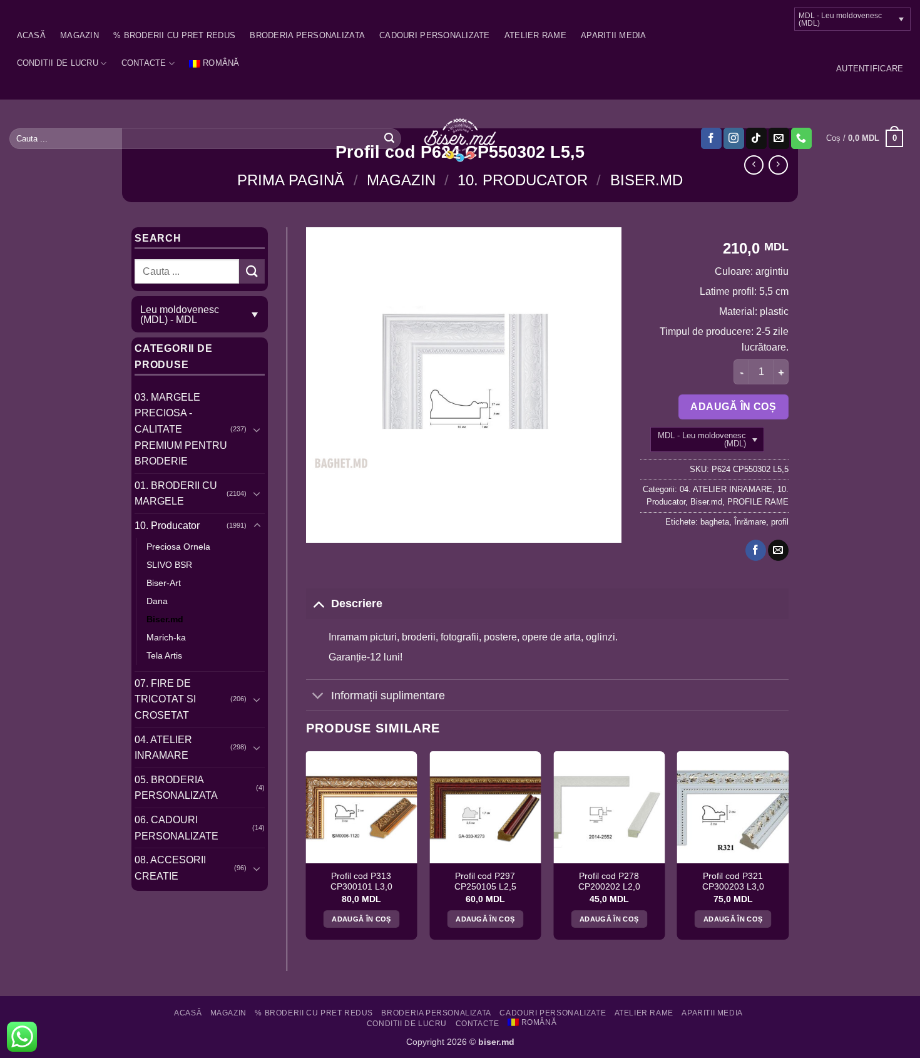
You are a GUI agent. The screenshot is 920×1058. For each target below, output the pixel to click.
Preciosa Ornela (178, 547)
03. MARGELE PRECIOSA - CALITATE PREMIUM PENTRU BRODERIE (181, 429)
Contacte (143, 63)
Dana (157, 601)
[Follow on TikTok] (756, 138)
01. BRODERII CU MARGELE (176, 493)
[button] (870, 69)
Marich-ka (166, 637)
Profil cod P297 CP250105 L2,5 (485, 881)
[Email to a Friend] (778, 550)
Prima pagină (290, 180)
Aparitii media (614, 35)
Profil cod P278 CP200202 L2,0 (609, 881)
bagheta (714, 521)
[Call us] (801, 138)
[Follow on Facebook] (711, 138)
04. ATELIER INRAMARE (163, 747)
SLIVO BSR (169, 565)
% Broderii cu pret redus (174, 35)
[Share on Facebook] (755, 550)
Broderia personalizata (307, 35)
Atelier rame (535, 35)
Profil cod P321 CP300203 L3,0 (733, 881)
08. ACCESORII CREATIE (170, 868)
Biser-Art (163, 583)
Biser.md (646, 180)
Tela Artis (164, 655)
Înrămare (750, 521)
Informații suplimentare (388, 695)
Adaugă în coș (733, 406)
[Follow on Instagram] (733, 138)
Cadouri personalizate (434, 35)
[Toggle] (257, 429)
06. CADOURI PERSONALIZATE (176, 827)
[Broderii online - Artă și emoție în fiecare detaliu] (460, 139)
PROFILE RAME (758, 501)
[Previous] (306, 850)
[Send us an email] (779, 138)
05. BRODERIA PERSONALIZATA (176, 787)
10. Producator (522, 180)
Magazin (79, 35)
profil (780, 521)
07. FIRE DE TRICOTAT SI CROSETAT (165, 699)
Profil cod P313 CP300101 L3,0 (361, 881)
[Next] (788, 850)
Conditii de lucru (57, 63)
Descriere (356, 603)
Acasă (31, 35)
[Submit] (389, 138)
